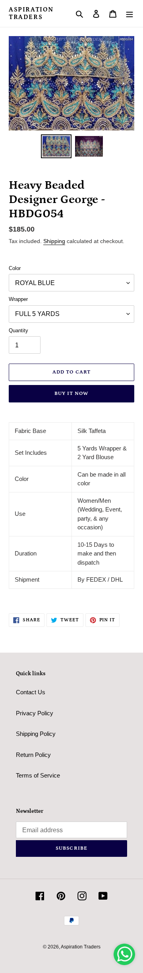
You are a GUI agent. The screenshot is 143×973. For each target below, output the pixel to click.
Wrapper (18, 299)
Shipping (54, 241)
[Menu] (129, 13)
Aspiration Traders (31, 13)
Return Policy (33, 754)
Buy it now (71, 393)
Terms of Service (38, 775)
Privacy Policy (34, 713)
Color (15, 268)
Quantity (18, 330)
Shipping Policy (36, 733)
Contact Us (30, 692)
